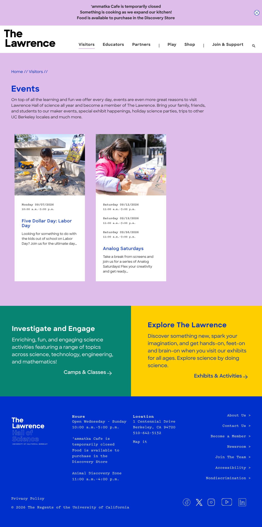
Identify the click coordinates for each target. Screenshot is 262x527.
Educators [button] (113, 45)
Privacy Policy (27, 499)
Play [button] (172, 45)
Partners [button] (141, 45)
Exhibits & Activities (218, 376)
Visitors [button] (87, 45)
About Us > (239, 415)
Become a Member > (231, 436)
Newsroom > (239, 447)
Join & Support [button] (228, 45)
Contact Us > (236, 426)
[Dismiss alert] (257, 13)
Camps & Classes (85, 372)
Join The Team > (233, 457)
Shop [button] (190, 45)
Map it (140, 442)
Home (17, 72)
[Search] (254, 46)
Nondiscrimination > (228, 478)
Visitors (36, 72)
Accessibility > (233, 468)
